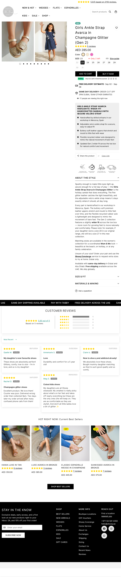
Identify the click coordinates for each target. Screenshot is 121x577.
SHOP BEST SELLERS (60, 486)
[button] (116, 11)
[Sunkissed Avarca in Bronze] (105, 443)
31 (83, 68)
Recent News (84, 550)
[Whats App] (104, 536)
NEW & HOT (28, 8)
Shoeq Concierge (83, 256)
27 (104, 62)
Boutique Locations (87, 514)
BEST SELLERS (62, 514)
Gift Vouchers (85, 518)
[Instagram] (111, 528)
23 (83, 62)
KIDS (24, 15)
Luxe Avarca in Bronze (44, 465)
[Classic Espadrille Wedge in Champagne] (75, 443)
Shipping (82, 538)
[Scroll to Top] (116, 564)
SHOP (45, 15)
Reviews (82, 554)
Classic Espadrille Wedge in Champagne (73, 466)
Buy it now (108, 74)
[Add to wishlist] (116, 27)
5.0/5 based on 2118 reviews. (104, 2)
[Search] (110, 11)
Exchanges (83, 534)
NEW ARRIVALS (63, 518)
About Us (83, 530)
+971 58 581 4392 (109, 521)
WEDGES (43, 8)
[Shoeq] (10, 11)
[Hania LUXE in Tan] (16, 443)
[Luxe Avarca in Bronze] (45, 443)
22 (77, 62)
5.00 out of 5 (44, 321)
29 (115, 62)
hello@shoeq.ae (108, 524)
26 (99, 62)
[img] (9, 349)
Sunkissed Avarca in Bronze (102, 466)
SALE (34, 15)
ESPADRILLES (71, 8)
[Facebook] (104, 528)
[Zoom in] (28, 26)
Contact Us (84, 546)
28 (109, 62)
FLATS (56, 8)
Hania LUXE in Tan (12, 465)
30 (77, 68)
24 (88, 62)
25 (93, 62)
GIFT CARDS (61, 542)
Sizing (81, 542)
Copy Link (106, 156)
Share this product (87, 156)
